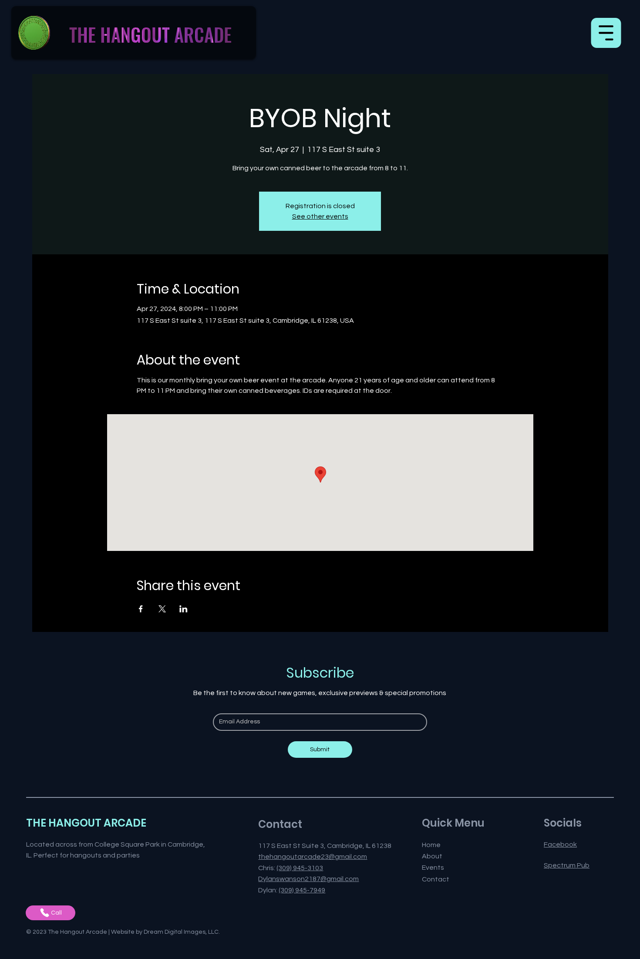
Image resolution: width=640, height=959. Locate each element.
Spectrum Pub (566, 865)
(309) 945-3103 (299, 867)
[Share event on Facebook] (141, 608)
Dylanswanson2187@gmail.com (308, 878)
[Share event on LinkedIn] (183, 608)
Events (433, 867)
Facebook (560, 844)
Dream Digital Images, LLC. (182, 932)
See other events (320, 216)
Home (431, 844)
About (432, 856)
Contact (435, 879)
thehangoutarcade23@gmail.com (312, 856)
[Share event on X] (162, 608)
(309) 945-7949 (302, 890)
